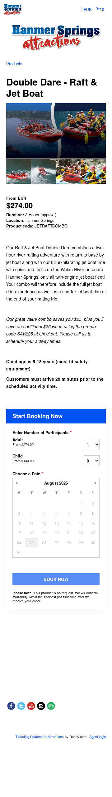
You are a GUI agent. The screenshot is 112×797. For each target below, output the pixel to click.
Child (23, 458)
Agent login (97, 736)
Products (14, 63)
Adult (23, 442)
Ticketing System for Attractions (40, 736)
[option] (18, 171)
